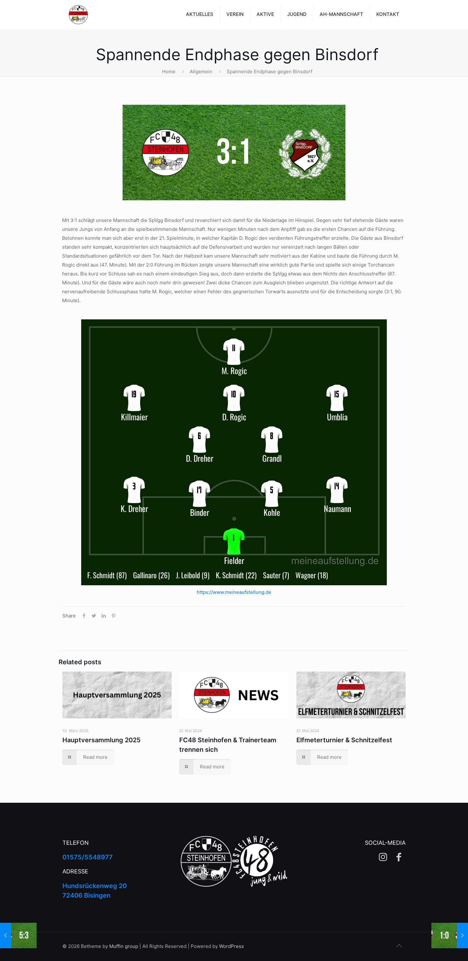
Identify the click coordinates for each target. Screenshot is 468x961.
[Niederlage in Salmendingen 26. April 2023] (449, 935)
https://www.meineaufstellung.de (234, 592)
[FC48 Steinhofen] (78, 14)
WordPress (231, 946)
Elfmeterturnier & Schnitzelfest (344, 740)
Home (168, 71)
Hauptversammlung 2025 (101, 740)
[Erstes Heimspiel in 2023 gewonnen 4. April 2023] (18, 935)
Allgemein (201, 71)
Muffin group (123, 946)
